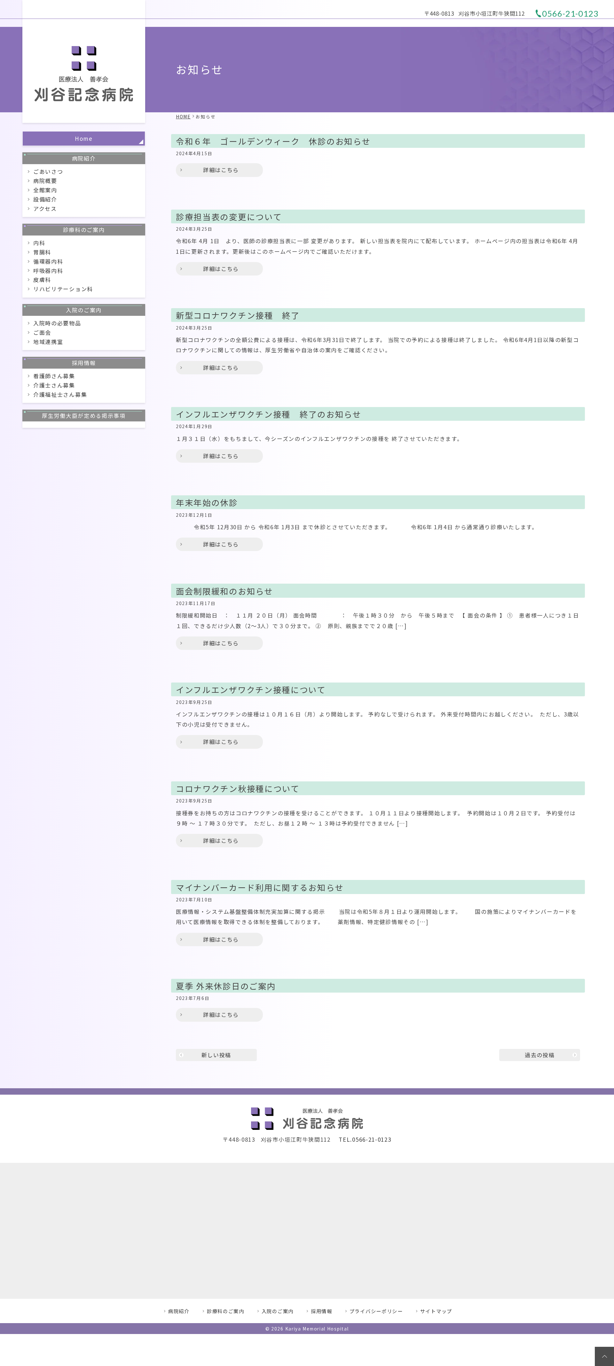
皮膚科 (42, 280)
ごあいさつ (48, 171)
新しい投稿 (216, 1055)
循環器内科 (48, 261)
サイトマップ (436, 1310)
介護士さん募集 (54, 385)
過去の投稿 (540, 1055)
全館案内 (45, 190)
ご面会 (42, 332)
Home (84, 138)
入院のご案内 (84, 310)
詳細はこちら (221, 170)
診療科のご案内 (84, 230)
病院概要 (45, 181)
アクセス (45, 208)
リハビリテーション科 (63, 289)
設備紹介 (45, 199)
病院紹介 (84, 158)
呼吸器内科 (48, 271)
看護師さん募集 (54, 376)
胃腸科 (42, 252)
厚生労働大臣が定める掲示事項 (84, 415)
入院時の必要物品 (57, 323)
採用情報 (84, 363)
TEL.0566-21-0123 (365, 1139)
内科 (39, 243)
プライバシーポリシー (376, 1310)
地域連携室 (48, 342)
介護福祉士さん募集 (60, 394)
